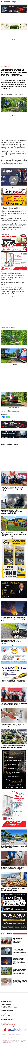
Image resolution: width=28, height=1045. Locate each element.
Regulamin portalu (7, 1038)
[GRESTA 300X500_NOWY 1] (14, 558)
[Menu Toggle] (1, 2)
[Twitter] (5, 417)
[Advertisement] (14, 51)
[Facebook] (2, 417)
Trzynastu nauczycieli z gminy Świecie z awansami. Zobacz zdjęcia (14, 703)
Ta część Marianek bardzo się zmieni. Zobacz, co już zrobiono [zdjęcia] (13, 746)
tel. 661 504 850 (5, 1006)
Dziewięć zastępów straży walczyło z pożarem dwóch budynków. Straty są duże (13, 618)
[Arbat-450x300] (14, 177)
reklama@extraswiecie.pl (7, 1026)
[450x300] (14, 921)
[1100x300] (14, 26)
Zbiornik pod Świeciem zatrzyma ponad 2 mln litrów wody (14, 846)
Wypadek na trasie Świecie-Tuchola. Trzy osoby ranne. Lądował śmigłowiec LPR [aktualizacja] (13, 534)
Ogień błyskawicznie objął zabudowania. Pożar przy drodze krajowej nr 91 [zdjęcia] (11, 511)
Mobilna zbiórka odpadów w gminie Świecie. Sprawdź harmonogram (12, 868)
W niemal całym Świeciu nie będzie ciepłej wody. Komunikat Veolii (12, 725)
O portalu (4, 1034)
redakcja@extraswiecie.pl (8, 1024)
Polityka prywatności (14, 1034)
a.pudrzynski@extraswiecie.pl (9, 1007)
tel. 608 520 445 (5, 1015)
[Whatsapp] (8, 417)
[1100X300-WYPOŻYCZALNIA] (14, 9)
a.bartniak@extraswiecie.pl (8, 1017)
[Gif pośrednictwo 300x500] (14, 769)
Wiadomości (5, 66)
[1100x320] (14, 434)
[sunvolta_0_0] (14, 674)
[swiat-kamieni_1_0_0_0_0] (14, 197)
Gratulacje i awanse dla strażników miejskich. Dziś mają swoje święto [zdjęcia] (12, 488)
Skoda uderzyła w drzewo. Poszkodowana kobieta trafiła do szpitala (11, 641)
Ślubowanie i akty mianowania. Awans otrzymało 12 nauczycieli (19, 940)
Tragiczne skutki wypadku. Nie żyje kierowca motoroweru (19, 951)
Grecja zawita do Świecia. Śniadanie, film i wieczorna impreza (13, 889)
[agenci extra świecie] (14, 589)
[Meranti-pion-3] (14, 809)
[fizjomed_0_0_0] (14, 902)
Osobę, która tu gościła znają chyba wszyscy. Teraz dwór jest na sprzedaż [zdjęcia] (19, 971)
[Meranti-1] (14, 261)
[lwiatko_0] (14, 655)
